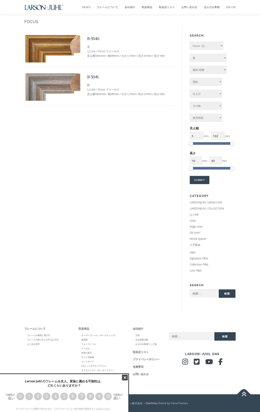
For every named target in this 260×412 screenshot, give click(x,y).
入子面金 (195, 245)
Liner (193, 220)
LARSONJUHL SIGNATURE (206, 202)
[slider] (191, 143)
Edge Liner (196, 226)
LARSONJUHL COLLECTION (207, 208)
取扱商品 (147, 7)
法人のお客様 (212, 7)
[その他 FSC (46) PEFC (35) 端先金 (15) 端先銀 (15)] (206, 106)
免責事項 (138, 366)
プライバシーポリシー (146, 359)
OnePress (152, 403)
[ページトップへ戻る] (244, 394)
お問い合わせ (189, 7)
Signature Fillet (199, 258)
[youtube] (209, 363)
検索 (227, 293)
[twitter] (197, 363)
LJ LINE (194, 214)
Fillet (192, 252)
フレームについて (107, 7)
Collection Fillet (199, 264)
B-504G (93, 38)
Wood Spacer (198, 238)
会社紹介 (130, 7)
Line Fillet (195, 270)
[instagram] (185, 363)
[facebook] (221, 363)
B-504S (93, 76)
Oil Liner (195, 232)
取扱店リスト (167, 7)
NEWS (86, 7)
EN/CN (231, 7)
